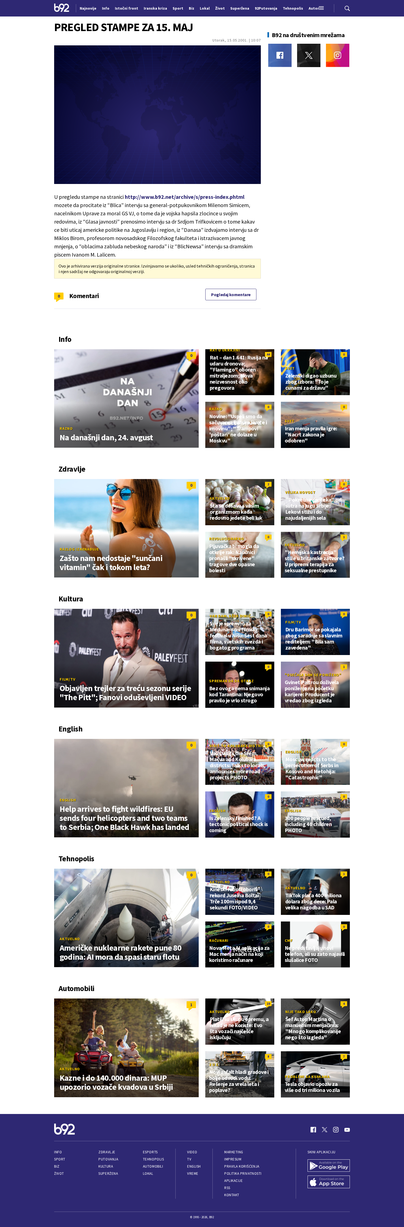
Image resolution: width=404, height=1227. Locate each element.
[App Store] (329, 1182)
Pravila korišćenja (241, 1166)
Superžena (108, 1173)
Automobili (153, 1166)
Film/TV (67, 679)
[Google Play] (329, 1166)
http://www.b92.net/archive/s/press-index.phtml (184, 196)
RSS (227, 1187)
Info (58, 1152)
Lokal (148, 1173)
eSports (150, 1152)
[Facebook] (280, 55)
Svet (290, 368)
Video (192, 1152)
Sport (59, 1159)
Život (59, 1173)
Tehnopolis (153, 1159)
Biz (57, 1166)
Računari (218, 940)
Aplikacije (233, 1180)
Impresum (232, 1159)
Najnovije (88, 8)
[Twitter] (308, 55)
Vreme (192, 1173)
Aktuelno (220, 498)
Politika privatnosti (243, 1173)
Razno (66, 428)
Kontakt (231, 1195)
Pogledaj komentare (231, 294)
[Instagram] (337, 55)
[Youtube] (347, 1129)
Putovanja (108, 1159)
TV (189, 1159)
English (68, 799)
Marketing (233, 1152)
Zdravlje (106, 1152)
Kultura (105, 1166)
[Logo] (61, 8)
